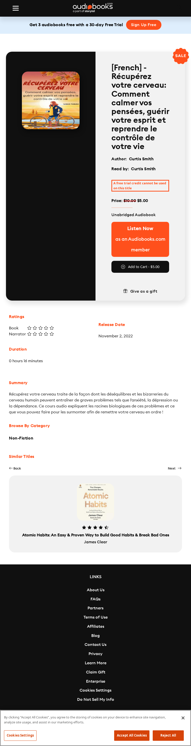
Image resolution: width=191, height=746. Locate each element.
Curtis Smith (141, 158)
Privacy (95, 654)
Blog (95, 636)
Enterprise (95, 681)
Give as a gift (143, 291)
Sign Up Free (143, 25)
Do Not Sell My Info (95, 700)
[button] (15, 468)
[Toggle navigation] (15, 8)
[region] (95, 728)
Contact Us (95, 645)
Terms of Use (96, 617)
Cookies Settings (95, 690)
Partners (95, 608)
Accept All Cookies (132, 735)
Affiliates (95, 626)
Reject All (168, 735)
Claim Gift (95, 672)
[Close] (183, 717)
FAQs (95, 599)
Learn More (95, 663)
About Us (95, 590)
